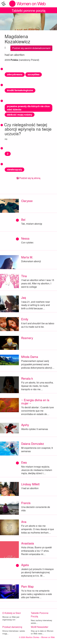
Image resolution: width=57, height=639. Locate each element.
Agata (25, 565)
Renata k (27, 378)
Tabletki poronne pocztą (28, 10)
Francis (26, 503)
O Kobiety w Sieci (11, 613)
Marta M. (27, 257)
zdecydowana (14, 74)
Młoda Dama (29, 357)
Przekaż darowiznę (12, 627)
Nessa (25, 238)
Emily (24, 319)
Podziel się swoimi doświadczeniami (31, 48)
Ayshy (25, 425)
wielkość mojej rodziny (19, 114)
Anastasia (27, 543)
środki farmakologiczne (20, 90)
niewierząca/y (14, 169)
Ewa (24, 462)
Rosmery (27, 338)
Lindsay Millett (30, 484)
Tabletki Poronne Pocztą (39, 614)
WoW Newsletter (39, 627)
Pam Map (27, 586)
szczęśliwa (33, 74)
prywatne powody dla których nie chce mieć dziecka (28, 108)
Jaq (23, 297)
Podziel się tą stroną (29, 178)
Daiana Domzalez (32, 443)
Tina (24, 276)
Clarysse (27, 201)
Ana (23, 522)
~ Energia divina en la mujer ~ (35, 401)
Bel (23, 219)
